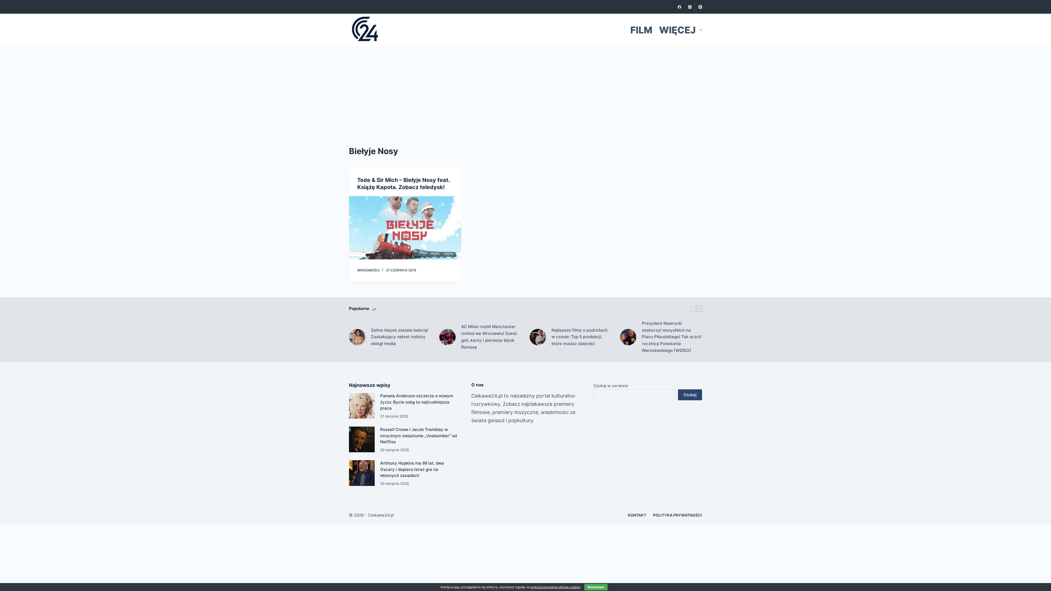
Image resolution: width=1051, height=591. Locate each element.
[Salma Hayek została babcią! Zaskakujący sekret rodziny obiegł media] (357, 337)
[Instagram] (690, 7)
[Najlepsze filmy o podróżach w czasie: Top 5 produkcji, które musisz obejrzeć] (538, 337)
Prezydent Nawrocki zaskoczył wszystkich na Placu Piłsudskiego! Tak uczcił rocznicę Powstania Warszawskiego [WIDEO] (671, 337)
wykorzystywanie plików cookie (555, 587)
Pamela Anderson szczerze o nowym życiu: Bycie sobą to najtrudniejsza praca (416, 402)
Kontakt (637, 515)
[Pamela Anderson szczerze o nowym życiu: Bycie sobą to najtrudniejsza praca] (362, 406)
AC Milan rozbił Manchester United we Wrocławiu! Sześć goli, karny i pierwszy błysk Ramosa (489, 336)
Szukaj (690, 394)
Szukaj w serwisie (610, 385)
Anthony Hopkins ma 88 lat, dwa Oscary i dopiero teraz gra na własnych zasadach (412, 469)
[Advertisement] (525, 87)
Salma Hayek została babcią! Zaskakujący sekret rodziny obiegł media (399, 337)
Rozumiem (596, 587)
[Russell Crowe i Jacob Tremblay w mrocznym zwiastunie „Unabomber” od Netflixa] (362, 439)
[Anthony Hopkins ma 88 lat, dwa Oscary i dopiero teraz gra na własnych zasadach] (362, 473)
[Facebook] (679, 7)
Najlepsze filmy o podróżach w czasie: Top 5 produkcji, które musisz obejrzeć (580, 337)
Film (641, 30)
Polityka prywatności (677, 515)
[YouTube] (700, 7)
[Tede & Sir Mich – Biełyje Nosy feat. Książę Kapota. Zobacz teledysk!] (405, 227)
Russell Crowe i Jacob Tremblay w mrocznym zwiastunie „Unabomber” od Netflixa (418, 435)
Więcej (677, 30)
